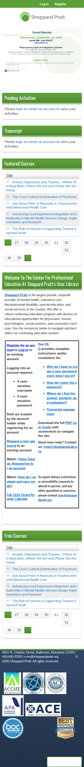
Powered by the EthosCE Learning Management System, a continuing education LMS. (64, 762)
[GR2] (42, 51)
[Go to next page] (27, 258)
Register (60, 4)
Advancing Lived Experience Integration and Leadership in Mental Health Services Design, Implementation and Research (42, 218)
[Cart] (71, 6)
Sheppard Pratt (16, 295)
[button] (5, 70)
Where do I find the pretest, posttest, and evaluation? (62, 398)
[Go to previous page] (8, 242)
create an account (42, 109)
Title (9, 175)
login (19, 109)
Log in (44, 4)
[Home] (42, 15)
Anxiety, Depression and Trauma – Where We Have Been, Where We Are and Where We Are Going (41, 186)
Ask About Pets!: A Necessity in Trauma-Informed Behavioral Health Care (41, 206)
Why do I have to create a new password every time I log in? (62, 371)
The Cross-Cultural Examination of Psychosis (44, 197)
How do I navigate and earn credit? (21, 481)
